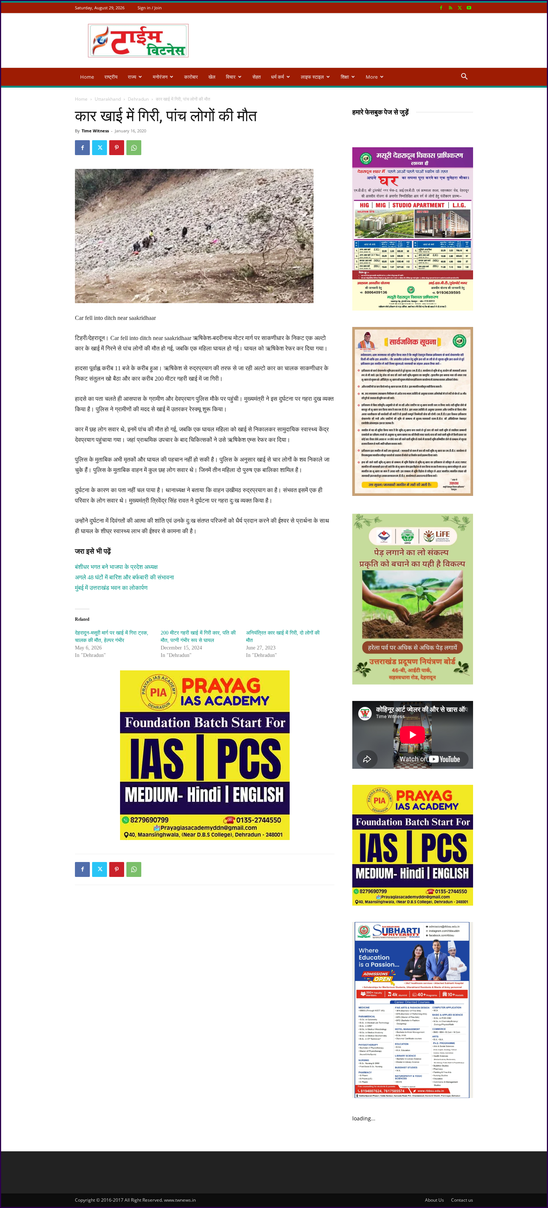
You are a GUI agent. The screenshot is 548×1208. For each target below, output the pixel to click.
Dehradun (138, 99)
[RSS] (450, 8)
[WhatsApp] (133, 147)
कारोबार (191, 76)
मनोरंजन (160, 76)
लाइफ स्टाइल (312, 76)
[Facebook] (441, 8)
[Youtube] (469, 8)
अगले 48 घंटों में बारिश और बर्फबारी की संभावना (124, 577)
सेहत (256, 76)
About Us (434, 1200)
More (372, 76)
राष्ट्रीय (110, 76)
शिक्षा (345, 76)
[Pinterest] (116, 147)
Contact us (462, 1200)
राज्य (132, 76)
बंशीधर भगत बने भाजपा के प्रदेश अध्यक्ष (116, 567)
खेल (211, 76)
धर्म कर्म (277, 76)
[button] (464, 77)
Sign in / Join (150, 7)
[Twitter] (460, 8)
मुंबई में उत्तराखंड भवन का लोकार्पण (111, 588)
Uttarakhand (108, 99)
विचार (231, 76)
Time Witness (95, 130)
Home (87, 76)
